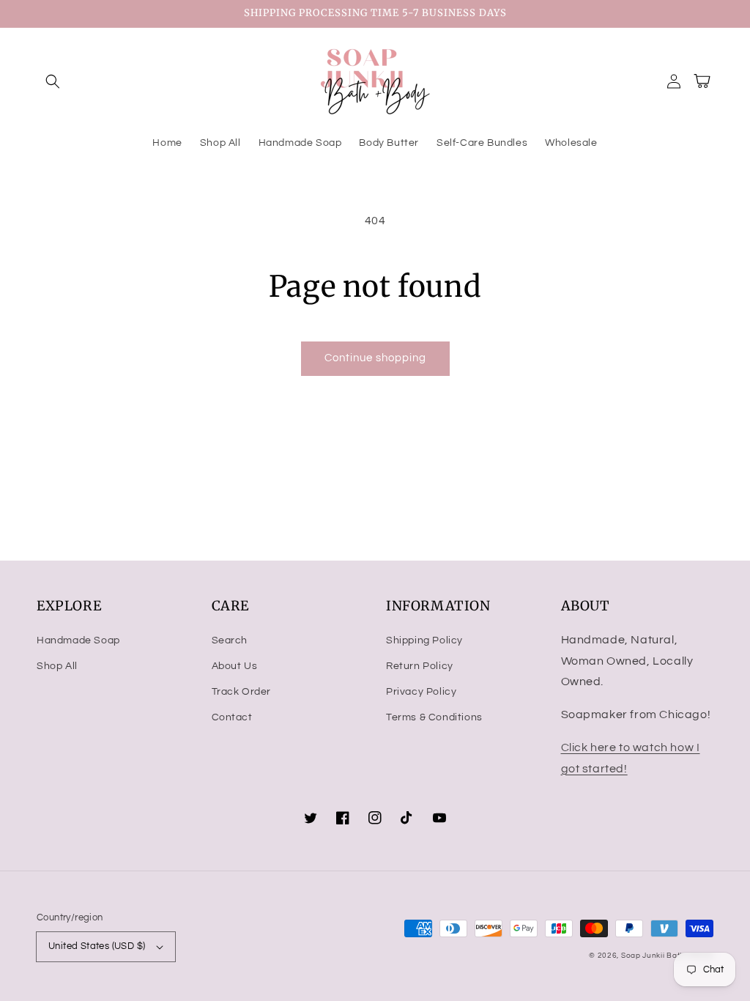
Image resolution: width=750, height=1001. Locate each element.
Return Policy (419, 666)
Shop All (57, 666)
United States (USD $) (96, 946)
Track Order (242, 692)
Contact (232, 717)
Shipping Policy (424, 640)
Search (230, 640)
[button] (53, 81)
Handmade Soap (78, 640)
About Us (235, 666)
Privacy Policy (421, 692)
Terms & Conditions (434, 717)
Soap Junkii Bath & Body (667, 955)
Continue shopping (375, 357)
